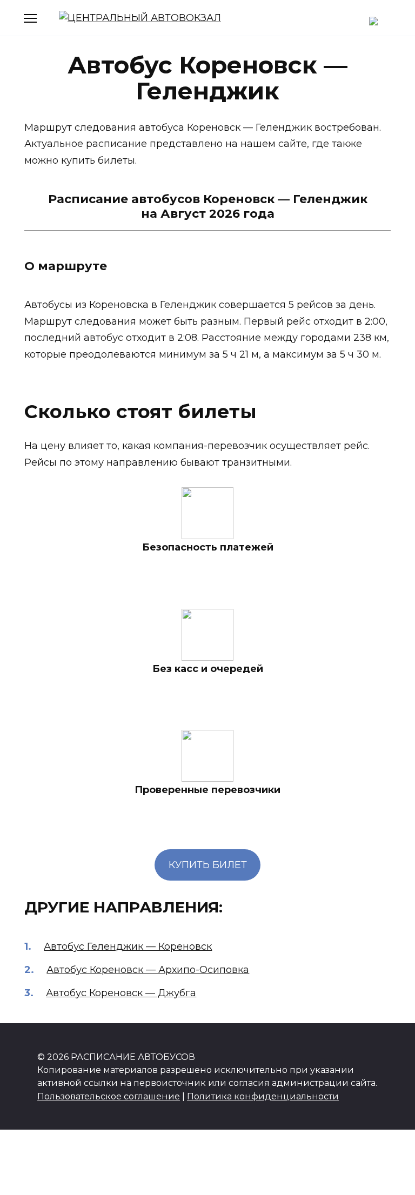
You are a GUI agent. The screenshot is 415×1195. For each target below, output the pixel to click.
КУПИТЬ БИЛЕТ (208, 865)
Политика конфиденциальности (263, 1096)
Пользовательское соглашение (108, 1096)
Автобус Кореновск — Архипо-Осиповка (147, 970)
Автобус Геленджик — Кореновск (128, 946)
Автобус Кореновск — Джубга (121, 993)
